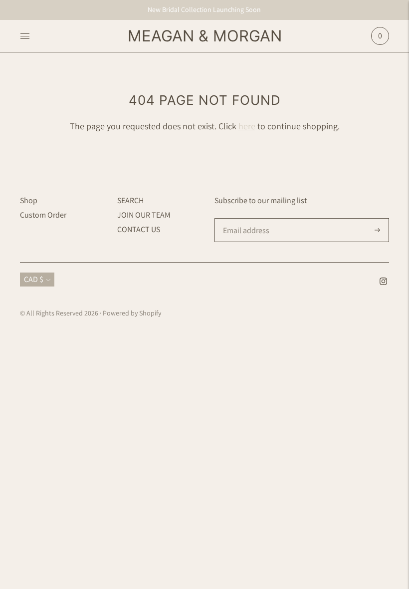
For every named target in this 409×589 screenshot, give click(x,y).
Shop (28, 200)
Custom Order (43, 215)
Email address (245, 218)
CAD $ (33, 279)
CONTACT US (138, 229)
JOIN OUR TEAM (144, 215)
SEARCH (130, 200)
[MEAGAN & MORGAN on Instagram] (383, 282)
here (246, 126)
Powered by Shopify (132, 312)
